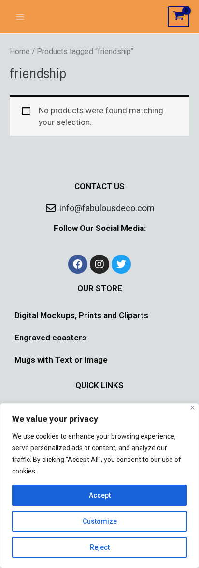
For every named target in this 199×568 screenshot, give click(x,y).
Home (20, 51)
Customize (100, 521)
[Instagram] (99, 264)
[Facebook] (77, 264)
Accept (100, 495)
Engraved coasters (50, 337)
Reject (100, 547)
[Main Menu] (20, 16)
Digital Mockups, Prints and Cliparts (81, 315)
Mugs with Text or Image (61, 360)
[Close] (192, 408)
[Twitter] (121, 264)
